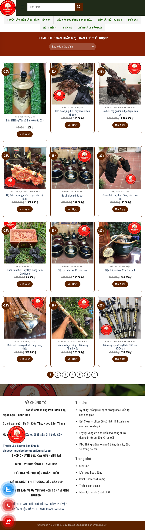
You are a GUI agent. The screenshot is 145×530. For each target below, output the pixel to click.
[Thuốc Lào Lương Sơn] (8, 8)
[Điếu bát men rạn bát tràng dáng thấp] (25, 318)
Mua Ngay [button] (25, 134)
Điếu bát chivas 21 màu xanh (120, 270)
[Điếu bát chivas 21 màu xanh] (120, 242)
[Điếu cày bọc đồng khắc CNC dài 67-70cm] (120, 318)
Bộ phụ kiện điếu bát (72, 195)
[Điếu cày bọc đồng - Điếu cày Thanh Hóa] (72, 318)
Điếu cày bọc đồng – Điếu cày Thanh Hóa (72, 347)
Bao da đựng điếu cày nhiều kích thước (72, 113)
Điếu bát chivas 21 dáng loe (72, 270)
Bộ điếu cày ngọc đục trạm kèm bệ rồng (24, 197)
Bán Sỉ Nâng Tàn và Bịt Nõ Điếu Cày (25, 120)
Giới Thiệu (49, 27)
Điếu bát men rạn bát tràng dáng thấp (24, 347)
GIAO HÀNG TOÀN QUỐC (20, 504)
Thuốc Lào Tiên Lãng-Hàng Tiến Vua (28, 19)
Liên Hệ (67, 27)
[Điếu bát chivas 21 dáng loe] (72, 242)
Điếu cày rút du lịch (110, 19)
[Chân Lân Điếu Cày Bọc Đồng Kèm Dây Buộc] (25, 242)
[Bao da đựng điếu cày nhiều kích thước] (72, 83)
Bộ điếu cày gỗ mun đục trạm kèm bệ (120, 113)
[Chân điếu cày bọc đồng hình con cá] (120, 168)
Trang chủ (44, 38)
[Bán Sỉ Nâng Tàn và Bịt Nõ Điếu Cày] (25, 88)
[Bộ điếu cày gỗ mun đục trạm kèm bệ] (120, 83)
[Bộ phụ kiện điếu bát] (72, 168)
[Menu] (22, 7)
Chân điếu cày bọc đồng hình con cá (120, 197)
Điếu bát (133, 19)
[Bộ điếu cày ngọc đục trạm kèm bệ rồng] (25, 168)
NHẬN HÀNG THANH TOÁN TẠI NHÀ (42, 509)
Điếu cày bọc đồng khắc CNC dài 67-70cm (120, 347)
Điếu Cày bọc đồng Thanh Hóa (74, 19)
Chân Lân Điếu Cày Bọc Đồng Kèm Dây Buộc (25, 272)
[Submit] (79, 7)
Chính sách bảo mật (90, 27)
